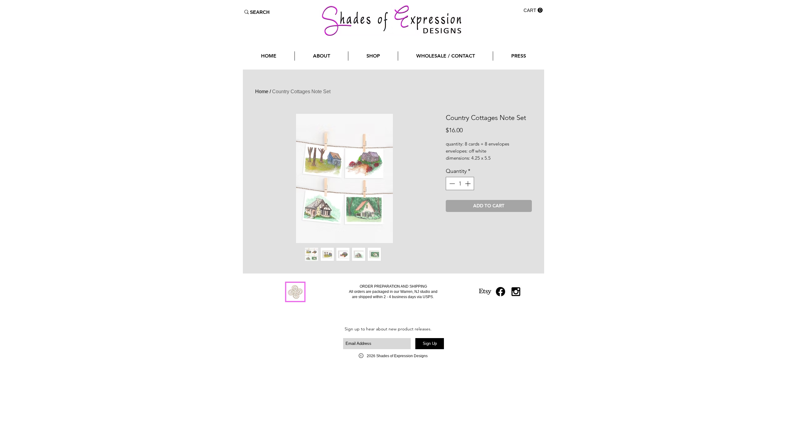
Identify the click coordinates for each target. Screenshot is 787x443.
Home (261, 91)
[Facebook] (500, 291)
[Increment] (468, 183)
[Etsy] (485, 291)
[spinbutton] (460, 183)
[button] (533, 10)
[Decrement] (451, 183)
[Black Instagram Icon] (516, 291)
